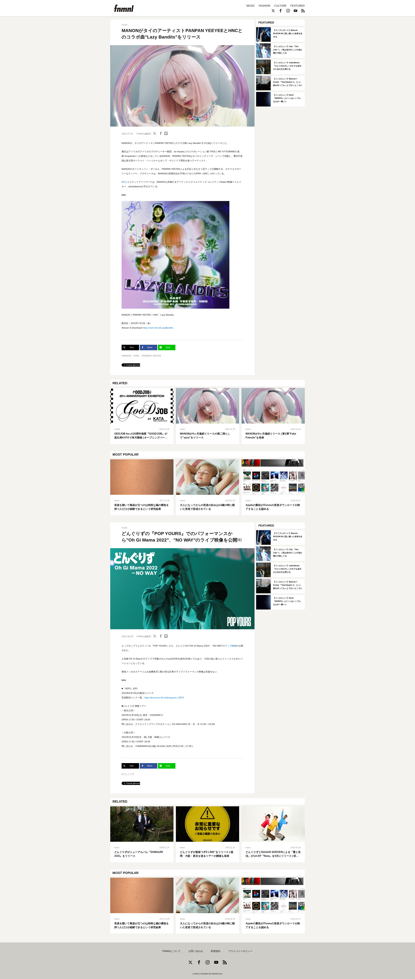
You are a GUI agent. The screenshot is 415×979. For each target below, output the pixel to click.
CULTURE (280, 5)
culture (117, 429)
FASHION (264, 5)
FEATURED (297, 5)
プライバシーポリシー (240, 951)
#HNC (136, 355)
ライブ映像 (230, 645)
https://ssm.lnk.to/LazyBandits (158, 327)
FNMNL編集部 (143, 133)
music (125, 24)
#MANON (126, 355)
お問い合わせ (195, 951)
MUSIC (250, 5)
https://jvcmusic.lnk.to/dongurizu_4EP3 (164, 697)
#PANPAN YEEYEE (151, 355)
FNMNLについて (171, 951)
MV (123, 182)
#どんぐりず (128, 774)
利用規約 (215, 951)
